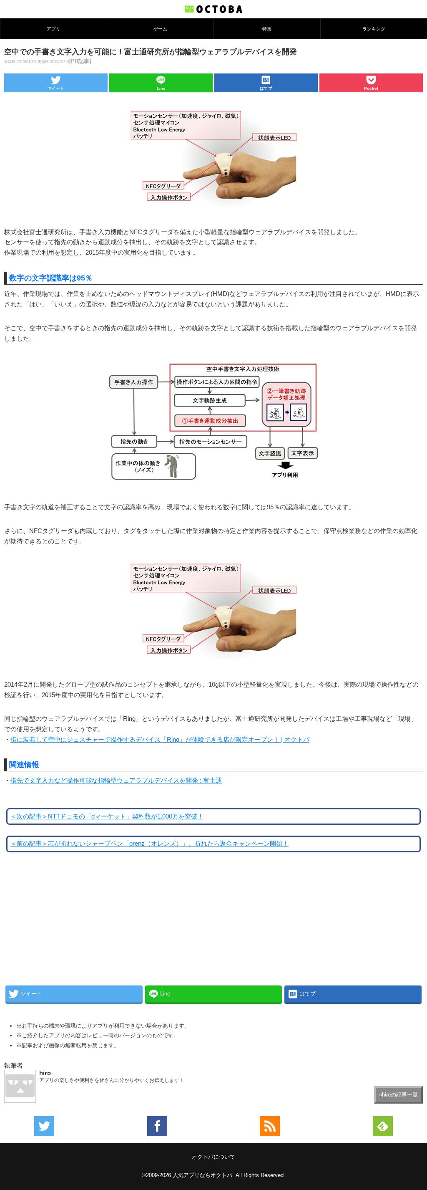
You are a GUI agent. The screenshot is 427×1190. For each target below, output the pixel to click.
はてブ (266, 88)
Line (161, 88)
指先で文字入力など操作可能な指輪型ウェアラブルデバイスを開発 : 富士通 (116, 780)
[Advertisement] (66, 926)
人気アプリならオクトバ (202, 1175)
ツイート (56, 88)
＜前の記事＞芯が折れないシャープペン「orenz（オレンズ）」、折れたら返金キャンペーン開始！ (149, 843)
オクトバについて (213, 1157)
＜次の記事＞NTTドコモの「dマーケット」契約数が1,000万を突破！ (106, 816)
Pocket (371, 88)
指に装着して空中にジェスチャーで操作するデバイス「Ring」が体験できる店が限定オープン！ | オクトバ (159, 739)
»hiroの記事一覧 (398, 1094)
